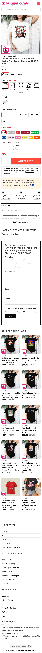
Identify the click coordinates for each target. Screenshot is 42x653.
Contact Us (6, 560)
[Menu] (32, 3)
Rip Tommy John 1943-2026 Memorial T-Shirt (10, 430)
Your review (10, 272)
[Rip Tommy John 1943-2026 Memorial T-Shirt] (10, 414)
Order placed (5, 198)
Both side (18, 149)
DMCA (4, 612)
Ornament (5, 543)
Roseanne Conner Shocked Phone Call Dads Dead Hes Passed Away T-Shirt (10, 466)
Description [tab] (6, 205)
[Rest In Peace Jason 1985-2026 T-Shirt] (31, 379)
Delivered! (37, 198)
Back (17, 146)
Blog (3, 616)
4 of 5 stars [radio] (22, 264)
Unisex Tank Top (5, 103)
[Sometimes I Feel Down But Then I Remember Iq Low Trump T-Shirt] (10, 487)
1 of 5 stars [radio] (8, 260)
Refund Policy (7, 572)
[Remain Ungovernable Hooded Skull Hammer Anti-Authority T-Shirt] (10, 379)
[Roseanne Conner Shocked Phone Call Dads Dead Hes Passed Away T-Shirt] (10, 449)
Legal (3, 604)
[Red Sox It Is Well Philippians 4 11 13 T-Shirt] (31, 414)
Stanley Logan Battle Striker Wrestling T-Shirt (30, 360)
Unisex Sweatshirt (36, 90)
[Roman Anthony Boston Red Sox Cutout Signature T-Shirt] (31, 487)
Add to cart (25, 161)
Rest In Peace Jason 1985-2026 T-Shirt (30, 394)
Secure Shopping (8, 580)
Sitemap (4, 584)
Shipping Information (10, 568)
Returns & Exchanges (10, 576)
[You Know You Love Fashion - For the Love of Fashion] (15, 3)
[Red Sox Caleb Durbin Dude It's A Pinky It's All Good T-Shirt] (10, 344)
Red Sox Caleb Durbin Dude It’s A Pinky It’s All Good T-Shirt (10, 360)
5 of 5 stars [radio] (9, 267)
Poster (4, 539)
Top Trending (12, 56)
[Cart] (38, 3)
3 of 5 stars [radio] (9, 264)
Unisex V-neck (13, 90)
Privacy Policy (7, 600)
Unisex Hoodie (29, 90)
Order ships (21, 198)
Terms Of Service (8, 608)
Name (7, 289)
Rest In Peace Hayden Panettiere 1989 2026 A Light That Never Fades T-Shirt (31, 466)
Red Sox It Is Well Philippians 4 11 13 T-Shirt (30, 430)
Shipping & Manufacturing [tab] (11, 210)
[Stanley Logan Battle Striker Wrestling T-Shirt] (31, 344)
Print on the (6, 143)
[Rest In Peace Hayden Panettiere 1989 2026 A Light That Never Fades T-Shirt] (31, 449)
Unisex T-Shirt (5, 90)
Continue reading (20, 222)
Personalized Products (10, 547)
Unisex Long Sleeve (21, 91)
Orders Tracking (8, 564)
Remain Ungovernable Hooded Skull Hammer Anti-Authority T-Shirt (10, 395)
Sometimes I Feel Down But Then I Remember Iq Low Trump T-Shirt (9, 503)
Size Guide (13, 109)
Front (17, 143)
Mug (3, 535)
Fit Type (4, 70)
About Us (5, 596)
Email (7, 299)
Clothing (4, 531)
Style (3, 80)
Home (3, 56)
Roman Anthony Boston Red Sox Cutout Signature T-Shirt (30, 503)
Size (3, 109)
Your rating (9, 257)
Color (4, 127)
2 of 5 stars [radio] (18, 260)
